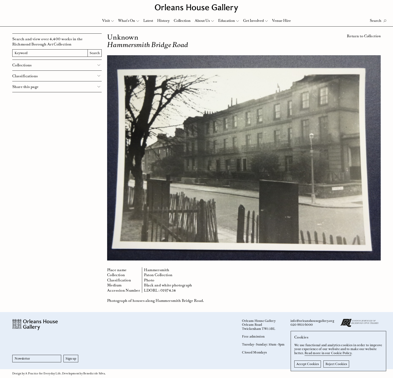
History (163, 20)
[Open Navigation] (383, 5)
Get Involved (253, 20)
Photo (149, 280)
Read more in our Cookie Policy (328, 353)
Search (95, 53)
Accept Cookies (307, 364)
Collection (182, 20)
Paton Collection (158, 274)
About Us (202, 20)
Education (226, 20)
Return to (364, 35)
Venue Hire (281, 20)
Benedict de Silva (94, 373)
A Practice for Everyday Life (43, 373)
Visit (106, 20)
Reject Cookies (336, 364)
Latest (148, 20)
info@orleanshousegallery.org (312, 320)
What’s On (126, 20)
